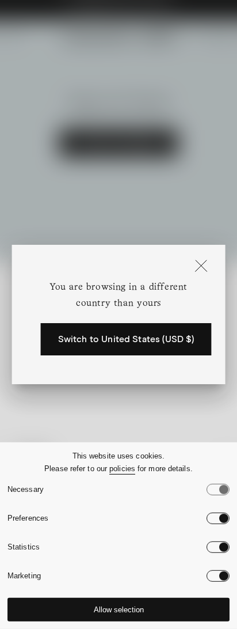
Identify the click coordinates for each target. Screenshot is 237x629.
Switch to (126, 339)
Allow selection (119, 609)
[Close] (201, 266)
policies (122, 468)
